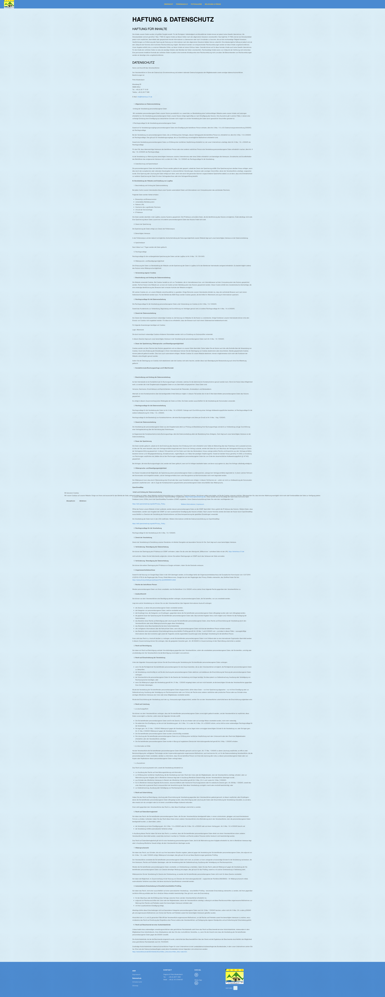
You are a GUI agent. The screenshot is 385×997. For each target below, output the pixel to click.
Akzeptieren (70, 501)
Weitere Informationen (188, 504)
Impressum (200, 504)
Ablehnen (82, 501)
